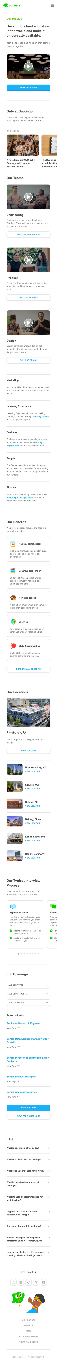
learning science (41, 416)
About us (28, 1325)
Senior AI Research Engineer (24, 1023)
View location (32, 771)
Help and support (28, 1336)
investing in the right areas (20, 497)
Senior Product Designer (21, 1076)
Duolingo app (28, 1320)
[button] (28, 66)
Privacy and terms (28, 1342)
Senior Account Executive (22, 1092)
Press (28, 1331)
